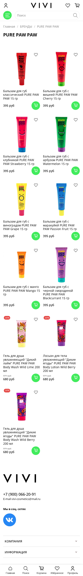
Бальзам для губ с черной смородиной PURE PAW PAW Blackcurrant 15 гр (58, 292)
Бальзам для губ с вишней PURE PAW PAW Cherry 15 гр (60, 94)
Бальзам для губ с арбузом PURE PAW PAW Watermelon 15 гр (60, 160)
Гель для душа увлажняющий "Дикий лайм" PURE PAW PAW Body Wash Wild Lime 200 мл (21, 363)
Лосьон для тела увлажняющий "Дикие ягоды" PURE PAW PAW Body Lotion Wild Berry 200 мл (59, 363)
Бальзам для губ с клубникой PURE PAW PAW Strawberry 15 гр (18, 160)
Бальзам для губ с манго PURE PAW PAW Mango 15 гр (21, 290)
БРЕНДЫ (26, 26)
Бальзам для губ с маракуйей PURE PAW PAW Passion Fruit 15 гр (60, 225)
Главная (9, 26)
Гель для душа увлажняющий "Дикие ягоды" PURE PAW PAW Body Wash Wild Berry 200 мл (19, 436)
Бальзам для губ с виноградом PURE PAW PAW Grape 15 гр (19, 225)
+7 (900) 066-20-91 (19, 494)
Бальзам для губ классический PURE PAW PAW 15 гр (21, 94)
